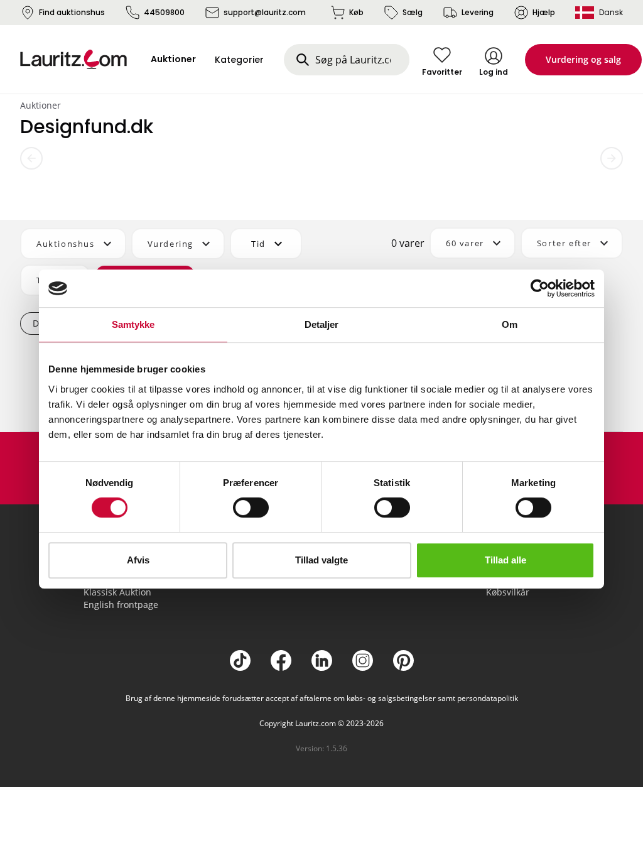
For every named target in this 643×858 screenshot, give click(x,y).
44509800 (164, 12)
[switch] (251, 507)
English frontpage (121, 605)
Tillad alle (505, 560)
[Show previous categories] (31, 158)
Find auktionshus (72, 12)
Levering (478, 12)
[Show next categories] (611, 158)
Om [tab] (509, 324)
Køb (356, 12)
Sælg (413, 12)
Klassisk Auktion (117, 592)
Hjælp (543, 12)
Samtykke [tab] (133, 324)
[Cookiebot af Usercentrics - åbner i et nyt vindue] (540, 288)
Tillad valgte (321, 560)
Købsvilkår (507, 592)
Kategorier (239, 59)
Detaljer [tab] (322, 324)
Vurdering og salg (583, 59)
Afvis (138, 560)
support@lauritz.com (265, 12)
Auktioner (40, 105)
